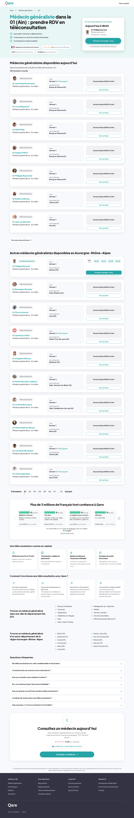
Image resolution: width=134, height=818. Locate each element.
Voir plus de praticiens (20, 240)
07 (54, 491)
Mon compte (124, 3)
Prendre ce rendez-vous (103, 41)
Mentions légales (13, 812)
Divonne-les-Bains (101, 616)
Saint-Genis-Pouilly (65, 622)
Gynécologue (12, 787)
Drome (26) (61, 643)
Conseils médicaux (44, 794)
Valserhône (62, 612)
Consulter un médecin (65, 754)
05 (44, 491)
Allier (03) (61, 633)
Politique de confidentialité (107, 783)
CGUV (24, 812)
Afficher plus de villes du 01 (104, 619)
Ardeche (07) (62, 637)
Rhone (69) (97, 640)
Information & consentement (108, 787)
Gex (59, 619)
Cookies (101, 790)
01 (25, 491)
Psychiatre (11, 794)
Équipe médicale (43, 787)
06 (49, 491)
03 (34, 491)
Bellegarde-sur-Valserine (104, 606)
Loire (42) (61, 649)
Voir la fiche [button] (104, 90)
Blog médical (42, 783)
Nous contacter (73, 787)
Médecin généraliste (25, 10)
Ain (39, 10)
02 (29, 491)
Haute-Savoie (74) (100, 646)
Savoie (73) (97, 643)
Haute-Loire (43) (100, 633)
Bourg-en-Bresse (65, 606)
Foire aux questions (74, 783)
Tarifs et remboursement (46, 790)
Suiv (68, 491)
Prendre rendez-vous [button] (104, 272)
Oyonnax (61, 609)
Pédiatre (11, 790)
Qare (11, 10)
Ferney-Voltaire (100, 612)
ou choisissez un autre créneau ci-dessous (103, 46)
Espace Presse (73, 790)
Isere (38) (61, 646)
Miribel (96, 609)
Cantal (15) (61, 640)
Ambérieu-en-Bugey (66, 616)
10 (61, 491)
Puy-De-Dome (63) (101, 637)
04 (39, 491)
